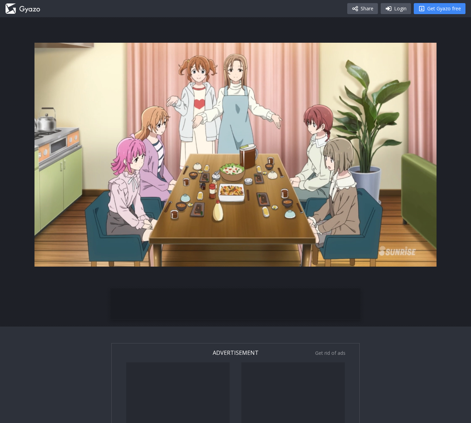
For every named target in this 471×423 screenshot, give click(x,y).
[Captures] (23, 8)
